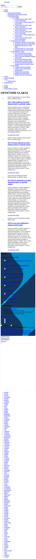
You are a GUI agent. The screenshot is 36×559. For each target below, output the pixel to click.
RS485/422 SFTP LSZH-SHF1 (23, 75)
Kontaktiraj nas (8, 82)
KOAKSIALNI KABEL (18, 41)
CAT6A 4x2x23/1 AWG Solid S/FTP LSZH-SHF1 (23, 26)
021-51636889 (13, 309)
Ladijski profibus (5, 330)
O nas (5, 79)
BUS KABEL (15, 65)
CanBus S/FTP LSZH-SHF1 (23, 67)
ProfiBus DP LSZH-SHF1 (22, 73)
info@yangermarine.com (17, 310)
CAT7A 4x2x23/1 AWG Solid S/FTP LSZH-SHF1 (23, 32)
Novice (6, 76)
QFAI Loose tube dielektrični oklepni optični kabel (18, 224)
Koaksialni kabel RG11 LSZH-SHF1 (25, 44)
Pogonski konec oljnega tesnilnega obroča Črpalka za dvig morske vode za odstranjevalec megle (18, 333)
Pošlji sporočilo (5, 338)
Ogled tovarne (12, 81)
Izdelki (6, 11)
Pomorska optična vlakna (18, 330)
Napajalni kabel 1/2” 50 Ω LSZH (24, 48)
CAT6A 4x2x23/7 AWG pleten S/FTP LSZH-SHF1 (23, 29)
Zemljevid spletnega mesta (8, 329)
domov (6, 10)
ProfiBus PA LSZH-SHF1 (22, 72)
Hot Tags (31, 327)
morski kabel (23, 332)
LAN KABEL (15, 17)
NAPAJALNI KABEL (14, 13)
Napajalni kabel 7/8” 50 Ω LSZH (24, 50)
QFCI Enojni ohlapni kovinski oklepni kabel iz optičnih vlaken (23, 60)
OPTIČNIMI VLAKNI (17, 51)
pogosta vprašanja (9, 78)
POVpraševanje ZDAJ (7, 316)
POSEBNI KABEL (13, 16)
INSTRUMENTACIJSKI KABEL (17, 14)
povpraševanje (12, 135)
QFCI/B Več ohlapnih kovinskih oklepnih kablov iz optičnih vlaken (24, 63)
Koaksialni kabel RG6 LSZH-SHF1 (25, 42)
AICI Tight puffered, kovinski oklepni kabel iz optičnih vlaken (23, 53)
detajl (17, 135)
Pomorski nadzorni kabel (13, 332)
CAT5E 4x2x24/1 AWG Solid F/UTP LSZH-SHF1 (23, 19)
